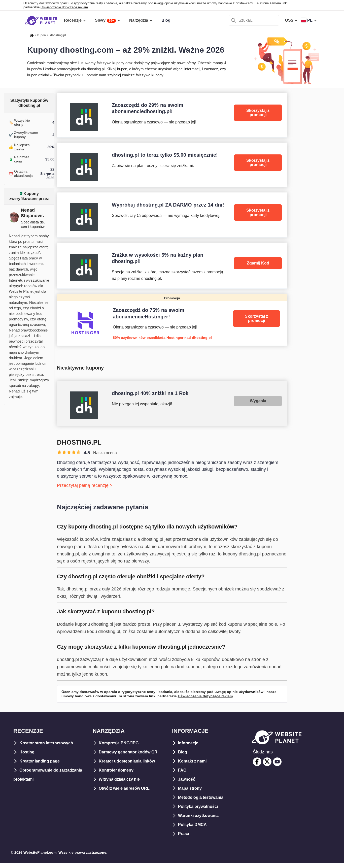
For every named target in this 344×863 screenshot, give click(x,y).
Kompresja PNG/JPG (119, 743)
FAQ (182, 770)
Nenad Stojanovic (32, 213)
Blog (182, 752)
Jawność (186, 779)
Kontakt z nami (192, 761)
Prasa (183, 834)
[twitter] (267, 761)
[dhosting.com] (172, 115)
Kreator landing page (39, 761)
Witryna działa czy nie (119, 779)
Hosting (27, 752)
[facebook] (257, 761)
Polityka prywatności (198, 806)
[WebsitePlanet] (32, 34)
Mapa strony (190, 788)
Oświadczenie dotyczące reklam (64, 7)
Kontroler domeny (116, 770)
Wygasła (258, 401)
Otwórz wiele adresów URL (124, 788)
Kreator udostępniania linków (127, 761)
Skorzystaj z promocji (257, 112)
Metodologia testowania (200, 797)
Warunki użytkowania (198, 815)
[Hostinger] (172, 320)
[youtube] (277, 761)
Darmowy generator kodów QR (128, 752)
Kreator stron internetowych (46, 743)
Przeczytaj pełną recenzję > (85, 485)
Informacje (188, 743)
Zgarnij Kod (258, 263)
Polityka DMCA (192, 824)
